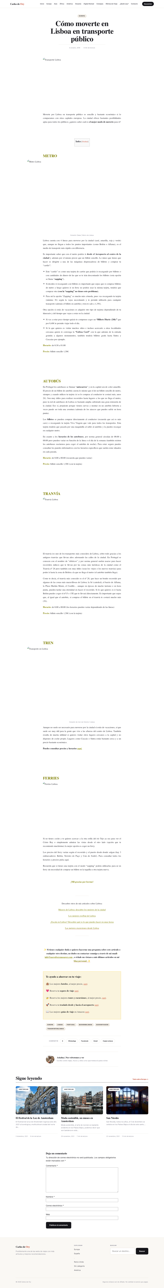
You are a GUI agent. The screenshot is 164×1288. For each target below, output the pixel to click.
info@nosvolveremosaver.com (58, 957)
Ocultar (85, 141)
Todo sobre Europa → (140, 1079)
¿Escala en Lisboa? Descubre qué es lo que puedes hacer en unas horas (82, 921)
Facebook (84, 1041)
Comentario (52, 1166)
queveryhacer (102, 1024)
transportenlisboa (55, 1028)
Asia (55, 4)
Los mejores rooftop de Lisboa (82, 915)
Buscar (142, 1251)
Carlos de (17, 4)
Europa (49, 4)
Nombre (50, 1197)
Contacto (134, 4)
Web (48, 1214)
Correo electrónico (55, 1206)
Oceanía (78, 4)
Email (96, 1041)
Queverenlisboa (85, 1024)
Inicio (42, 4)
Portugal (71, 1024)
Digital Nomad (89, 4)
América (70, 4)
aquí (79, 748)
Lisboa (60, 1024)
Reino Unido (79, 1262)
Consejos (100, 4)
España (77, 1253)
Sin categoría (79, 1266)
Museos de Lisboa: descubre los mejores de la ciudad (82, 909)
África (62, 4)
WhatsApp (72, 1041)
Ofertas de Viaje (111, 4)
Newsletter (148, 4)
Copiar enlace (108, 1041)
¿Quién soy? (124, 4)
